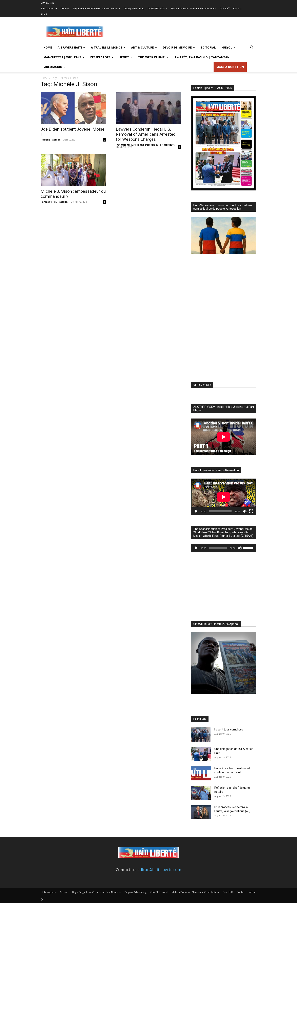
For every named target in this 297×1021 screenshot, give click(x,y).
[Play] (196, 511)
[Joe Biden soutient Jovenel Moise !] (73, 108)
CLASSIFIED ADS (156, 8)
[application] (223, 497)
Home (47, 47)
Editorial (208, 47)
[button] (251, 47)
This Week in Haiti (151, 57)
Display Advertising (134, 8)
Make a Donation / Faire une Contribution (193, 8)
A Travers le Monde (106, 47)
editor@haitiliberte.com (159, 869)
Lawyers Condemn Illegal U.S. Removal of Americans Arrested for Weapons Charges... (146, 134)
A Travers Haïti (70, 47)
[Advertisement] (182, 32)
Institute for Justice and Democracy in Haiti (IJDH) (145, 144)
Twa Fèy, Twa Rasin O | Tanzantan (202, 57)
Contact (237, 8)
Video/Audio (52, 67)
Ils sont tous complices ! (229, 729)
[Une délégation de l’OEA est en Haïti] (201, 754)
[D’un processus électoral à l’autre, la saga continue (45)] (201, 812)
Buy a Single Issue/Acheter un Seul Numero (96, 8)
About (44, 14)
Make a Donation (230, 67)
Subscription (47, 8)
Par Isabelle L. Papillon (54, 201)
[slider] (248, 547)
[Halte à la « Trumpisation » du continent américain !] (201, 773)
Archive (65, 8)
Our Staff (224, 8)
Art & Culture (142, 47)
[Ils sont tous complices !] (201, 734)
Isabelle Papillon (51, 139)
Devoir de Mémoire (177, 47)
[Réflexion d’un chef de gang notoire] (201, 793)
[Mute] (245, 511)
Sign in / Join (47, 2)
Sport (124, 57)
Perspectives (100, 57)
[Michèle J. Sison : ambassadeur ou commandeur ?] (73, 170)
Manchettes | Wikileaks (62, 57)
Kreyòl (226, 47)
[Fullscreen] (251, 511)
